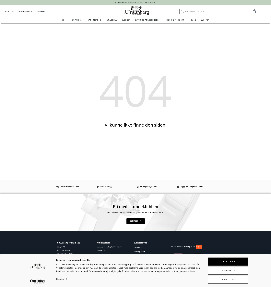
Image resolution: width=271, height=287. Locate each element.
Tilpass (226, 270)
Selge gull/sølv (25, 11)
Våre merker (94, 20)
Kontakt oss (41, 11)
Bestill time (9, 11)
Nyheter (205, 20)
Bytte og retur (139, 251)
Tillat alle (228, 261)
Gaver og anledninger (147, 20)
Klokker (126, 20)
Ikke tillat (228, 279)
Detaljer (60, 279)
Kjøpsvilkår (138, 247)
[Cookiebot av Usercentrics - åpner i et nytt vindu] (37, 281)
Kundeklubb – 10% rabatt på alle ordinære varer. (135, 2)
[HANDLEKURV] (254, 11)
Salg (193, 20)
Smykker (76, 20)
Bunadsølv (111, 20)
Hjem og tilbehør (175, 20)
